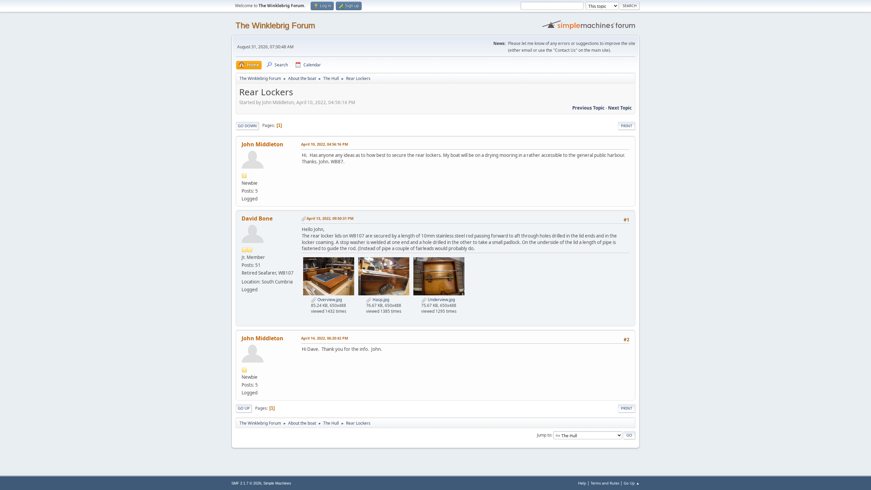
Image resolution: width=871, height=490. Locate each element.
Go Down (247, 125)
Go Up (244, 408)
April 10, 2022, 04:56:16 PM (324, 144)
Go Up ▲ (632, 483)
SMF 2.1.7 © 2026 (246, 483)
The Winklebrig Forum (275, 25)
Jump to (544, 435)
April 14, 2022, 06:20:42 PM (324, 338)
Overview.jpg (329, 300)
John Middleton (262, 144)
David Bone (257, 218)
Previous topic (588, 108)
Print (626, 125)
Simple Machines (277, 483)
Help (582, 483)
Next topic (620, 108)
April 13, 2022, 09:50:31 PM (330, 218)
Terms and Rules (605, 483)
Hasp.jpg (380, 300)
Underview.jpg (441, 300)
